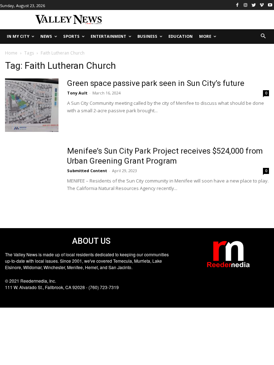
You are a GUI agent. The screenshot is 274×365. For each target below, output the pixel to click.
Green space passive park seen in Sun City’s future (155, 83)
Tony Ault (77, 93)
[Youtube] (270, 5)
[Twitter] (254, 5)
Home (11, 53)
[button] (263, 36)
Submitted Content (87, 170)
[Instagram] (246, 5)
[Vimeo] (262, 5)
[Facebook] (237, 5)
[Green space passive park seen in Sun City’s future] (32, 105)
